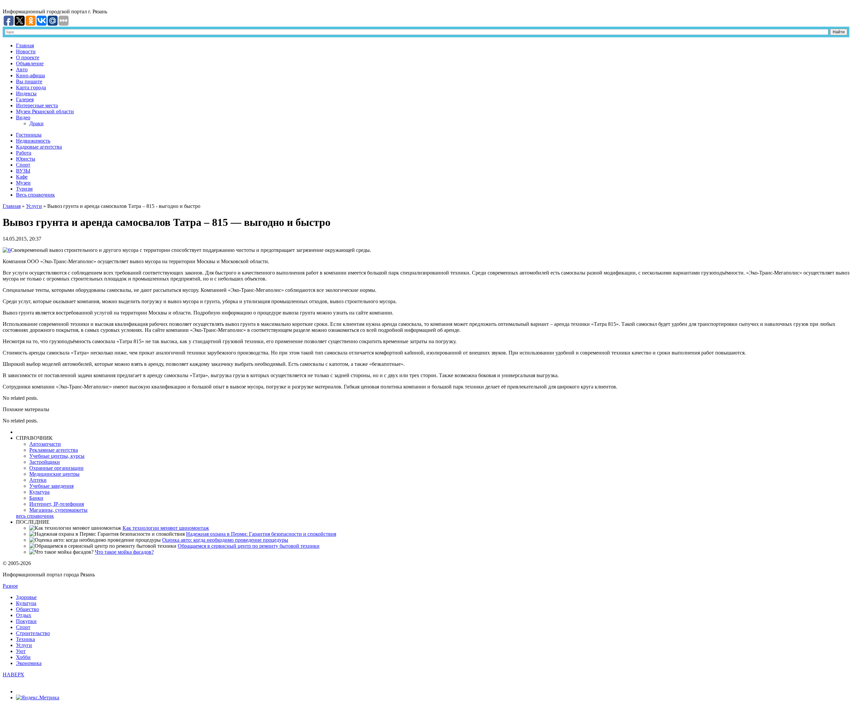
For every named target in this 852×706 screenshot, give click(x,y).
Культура (39, 492)
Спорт (23, 165)
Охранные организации (56, 468)
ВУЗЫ (23, 171)
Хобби (23, 657)
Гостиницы (29, 135)
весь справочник (35, 516)
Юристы (25, 159)
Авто (22, 69)
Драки (36, 123)
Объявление (30, 63)
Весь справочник (35, 195)
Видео (23, 117)
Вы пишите (29, 81)
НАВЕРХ (13, 674)
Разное (10, 586)
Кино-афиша (30, 75)
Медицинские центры (54, 474)
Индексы (26, 93)
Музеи (23, 183)
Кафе (22, 177)
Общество (27, 609)
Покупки (26, 621)
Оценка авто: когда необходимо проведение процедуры (225, 540)
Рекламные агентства (53, 450)
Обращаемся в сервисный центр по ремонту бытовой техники (249, 546)
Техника (25, 639)
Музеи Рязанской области (45, 111)
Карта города (31, 87)
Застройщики (44, 462)
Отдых (23, 615)
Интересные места (37, 105)
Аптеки (38, 480)
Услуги (34, 206)
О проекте (27, 57)
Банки (36, 498)
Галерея (25, 99)
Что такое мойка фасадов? (124, 552)
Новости (26, 51)
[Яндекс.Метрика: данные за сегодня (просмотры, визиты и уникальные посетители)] (37, 698)
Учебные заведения (51, 486)
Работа (23, 153)
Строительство (33, 633)
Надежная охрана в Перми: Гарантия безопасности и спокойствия (261, 534)
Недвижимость (33, 141)
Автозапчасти (45, 444)
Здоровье (26, 597)
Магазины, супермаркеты (58, 510)
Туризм (24, 189)
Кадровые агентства (39, 147)
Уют (21, 651)
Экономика (29, 663)
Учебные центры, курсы (57, 456)
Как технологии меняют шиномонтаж (165, 528)
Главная (25, 45)
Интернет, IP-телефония (56, 504)
